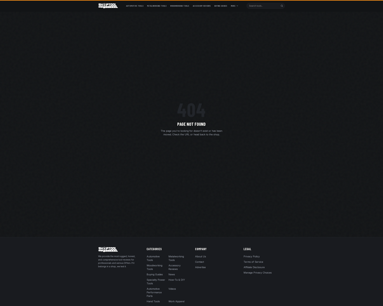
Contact (199, 261)
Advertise (200, 267)
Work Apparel (176, 301)
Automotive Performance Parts (154, 292)
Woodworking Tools (179, 5)
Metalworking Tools (157, 5)
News (171, 274)
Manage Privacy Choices (258, 272)
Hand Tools (153, 301)
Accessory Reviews (202, 5)
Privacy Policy (252, 256)
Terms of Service (253, 261)
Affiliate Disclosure (254, 267)
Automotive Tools (134, 5)
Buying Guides (220, 5)
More (233, 5)
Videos (172, 288)
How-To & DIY (176, 279)
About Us (200, 256)
